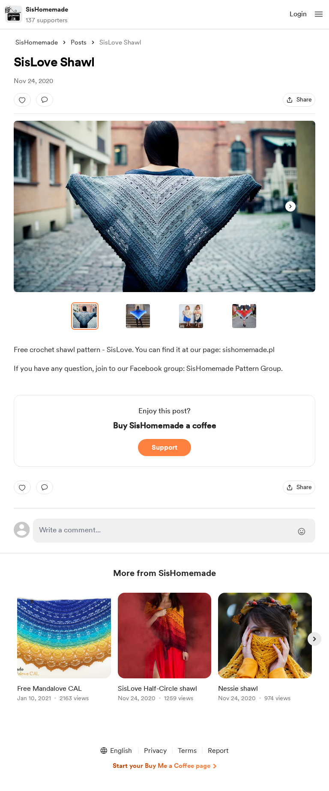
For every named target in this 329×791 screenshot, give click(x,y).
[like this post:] (22, 100)
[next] (314, 639)
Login (298, 14)
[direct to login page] (174, 531)
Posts (79, 42)
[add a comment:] (44, 100)
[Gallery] (164, 206)
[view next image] (290, 206)
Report (218, 750)
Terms (187, 750)
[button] (319, 14)
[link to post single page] (64, 648)
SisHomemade (47, 9)
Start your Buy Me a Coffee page (161, 766)
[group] (64, 652)
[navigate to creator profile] (13, 14)
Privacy (155, 750)
